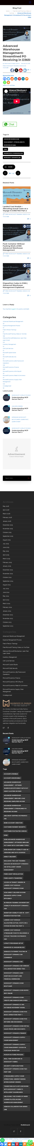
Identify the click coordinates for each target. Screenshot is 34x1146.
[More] (8, 82)
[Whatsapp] (4, 82)
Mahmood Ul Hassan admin (12, 63)
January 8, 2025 (25, 63)
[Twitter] (8, 78)
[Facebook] (4, 78)
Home (7, 11)
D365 (5, 149)
